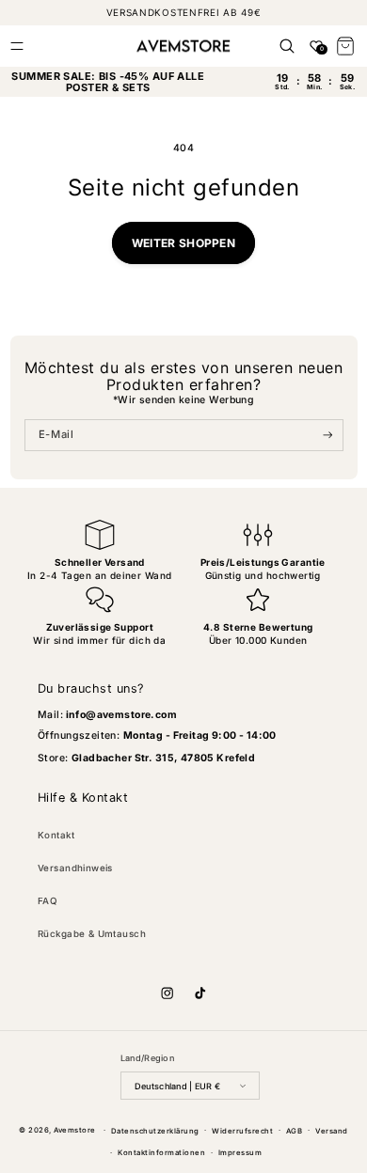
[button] (16, 45)
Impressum (240, 1153)
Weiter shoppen (183, 243)
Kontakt (56, 835)
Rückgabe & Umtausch (92, 934)
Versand (331, 1131)
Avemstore (74, 1130)
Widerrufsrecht (242, 1131)
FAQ (47, 901)
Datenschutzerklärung (155, 1131)
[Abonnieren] (328, 435)
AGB (294, 1131)
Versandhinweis (75, 868)
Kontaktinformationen (161, 1153)
